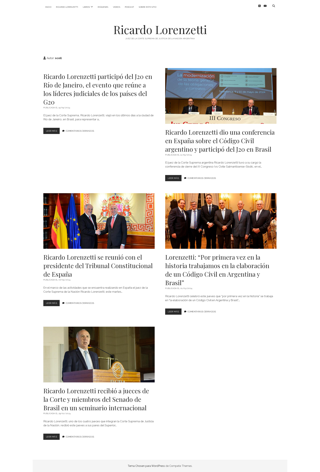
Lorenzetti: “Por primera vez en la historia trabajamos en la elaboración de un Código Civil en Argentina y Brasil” (220, 221)
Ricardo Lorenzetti (67, 7)
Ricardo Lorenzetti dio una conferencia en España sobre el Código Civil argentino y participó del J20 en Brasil (220, 96)
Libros (86, 7)
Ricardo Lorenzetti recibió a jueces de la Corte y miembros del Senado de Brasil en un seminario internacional (99, 354)
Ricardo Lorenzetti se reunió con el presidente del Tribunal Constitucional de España (99, 221)
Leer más (53, 131)
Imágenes (103, 7)
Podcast (129, 7)
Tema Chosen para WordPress (146, 465)
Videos (116, 7)
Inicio (48, 7)
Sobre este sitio (147, 7)
